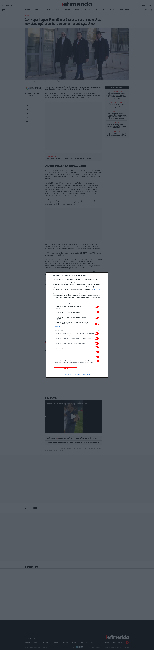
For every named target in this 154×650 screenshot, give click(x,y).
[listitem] (77, 303)
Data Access (77, 374)
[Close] (104, 275)
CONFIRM (65, 368)
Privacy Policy (86, 374)
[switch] (97, 307)
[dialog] (77, 325)
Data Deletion (67, 374)
